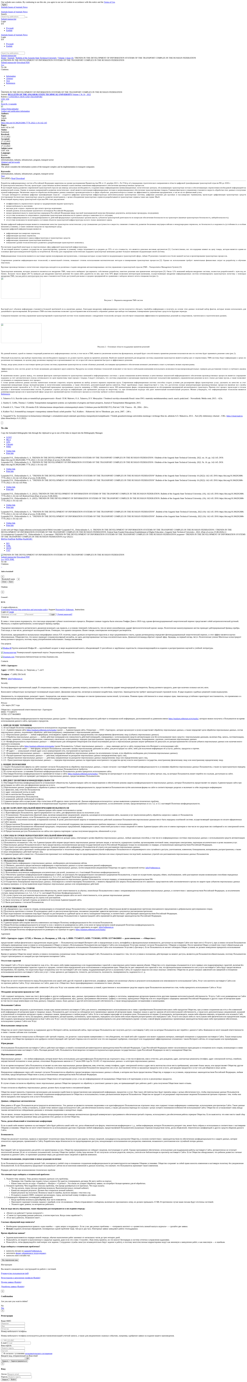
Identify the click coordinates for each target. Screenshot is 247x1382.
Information (11, 76)
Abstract (9, 78)
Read (13, 178)
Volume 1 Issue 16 (66, 58)
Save (11, 582)
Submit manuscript (8, 19)
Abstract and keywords (10, 162)
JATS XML (9, 559)
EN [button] (2, 24)
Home (3, 58)
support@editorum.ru (33, 1251)
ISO (8, 543)
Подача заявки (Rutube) (11, 1282)
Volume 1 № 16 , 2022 (81, 94)
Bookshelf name (8, 579)
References (10, 83)
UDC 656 (5, 99)
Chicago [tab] (9, 444)
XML (8, 546)
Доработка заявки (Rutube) (12, 1286)
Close (4, 582)
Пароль (4, 1377)
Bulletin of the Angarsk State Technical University (36, 58)
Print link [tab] (10, 453)
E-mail (3, 1343)
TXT (8, 550)
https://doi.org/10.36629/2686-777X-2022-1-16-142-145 (24, 123)
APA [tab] (8, 442)
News (25, 7)
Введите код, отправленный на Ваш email (19, 1356)
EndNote (11, 539)
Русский (10, 28)
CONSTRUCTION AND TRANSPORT (25, 97)
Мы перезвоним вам (10, 1260)
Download (20, 178)
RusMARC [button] (28, 539)
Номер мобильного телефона (14, 1331)
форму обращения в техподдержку (31, 1253)
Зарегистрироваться (19, 1361)
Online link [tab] (10, 451)
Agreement (5, 609)
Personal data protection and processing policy (29, 609)
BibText (4, 539)
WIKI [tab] (8, 446)
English (9, 30)
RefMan (19, 539)
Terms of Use (109, 2)
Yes (2, 1308)
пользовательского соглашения (38, 1353)
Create (11, 612)
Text (8, 81)
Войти (13, 1380)
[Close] (2, 423)
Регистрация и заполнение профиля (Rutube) (20, 1278)
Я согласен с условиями (14, 1353)
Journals (4, 7)
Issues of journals (15, 7)
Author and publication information (15, 111)
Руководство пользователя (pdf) (15, 1273)
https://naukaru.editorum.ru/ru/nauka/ (184, 719)
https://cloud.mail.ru (235, 416)
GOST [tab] (9, 437)
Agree (4, 5)
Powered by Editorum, (65, 609)
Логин (4, 1374)
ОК (27, 1358)
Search (4, 14)
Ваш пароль (6, 1345)
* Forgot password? (64, 614)
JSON (8, 548)
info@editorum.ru (15, 679)
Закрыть (5, 1361)
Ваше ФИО (6, 1321)
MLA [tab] (8, 440)
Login (53, 614)
